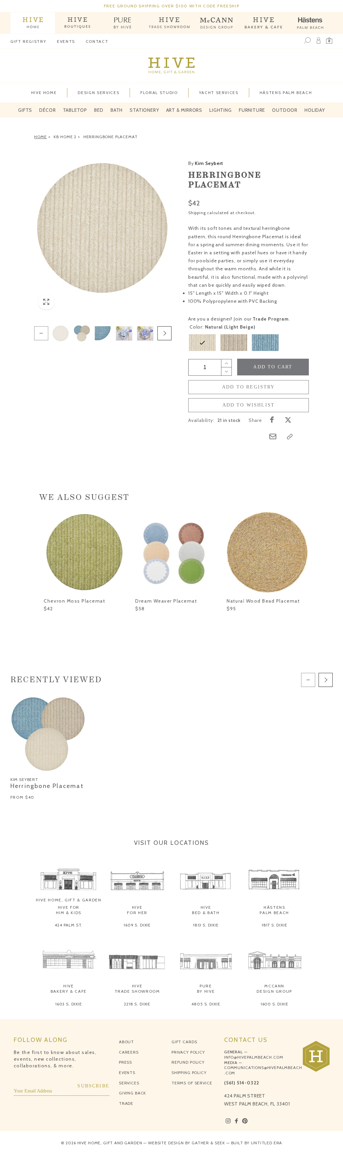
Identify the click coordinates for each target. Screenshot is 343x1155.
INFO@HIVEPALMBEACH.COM (253, 1057)
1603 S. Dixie (68, 1003)
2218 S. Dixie (137, 1003)
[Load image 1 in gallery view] (60, 333)
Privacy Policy (188, 1052)
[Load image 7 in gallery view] (145, 333)
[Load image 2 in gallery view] (82, 333)
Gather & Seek (208, 1142)
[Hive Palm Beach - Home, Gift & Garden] (32, 22)
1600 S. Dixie (274, 1003)
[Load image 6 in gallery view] (124, 333)
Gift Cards (184, 1041)
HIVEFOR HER (137, 910)
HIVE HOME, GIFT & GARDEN (68, 899)
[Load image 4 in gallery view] (103, 333)
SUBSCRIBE (93, 1085)
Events (66, 41)
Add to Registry (248, 386)
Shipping (197, 212)
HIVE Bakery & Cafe (69, 988)
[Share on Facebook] (272, 419)
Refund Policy (188, 1062)
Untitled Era (266, 1142)
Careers (129, 1052)
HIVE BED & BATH (206, 910)
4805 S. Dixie (205, 1003)
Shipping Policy (189, 1072)
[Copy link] (289, 436)
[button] (329, 41)
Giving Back (132, 1092)
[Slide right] (164, 333)
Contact (97, 41)
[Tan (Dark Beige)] (233, 342)
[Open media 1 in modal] (103, 228)
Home (40, 136)
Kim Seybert (205, 163)
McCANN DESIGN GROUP (274, 988)
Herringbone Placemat (110, 136)
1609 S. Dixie (137, 924)
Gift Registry (28, 41)
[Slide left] (41, 333)
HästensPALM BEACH (274, 910)
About (126, 1041)
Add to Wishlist (248, 405)
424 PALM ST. (68, 924)
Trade (126, 1103)
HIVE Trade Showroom (137, 988)
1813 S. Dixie (206, 924)
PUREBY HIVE (206, 988)
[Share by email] (273, 436)
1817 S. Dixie (274, 924)
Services (129, 1082)
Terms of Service (192, 1082)
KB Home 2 (65, 136)
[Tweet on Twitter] (288, 419)
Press (125, 1062)
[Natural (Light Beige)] (202, 342)
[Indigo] (265, 342)
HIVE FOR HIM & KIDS (69, 910)
